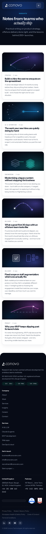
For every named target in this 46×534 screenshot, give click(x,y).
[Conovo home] (13, 5)
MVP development (9, 436)
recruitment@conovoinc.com (12, 464)
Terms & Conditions (9, 518)
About (4, 395)
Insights (5, 408)
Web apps (6, 440)
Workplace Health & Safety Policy (13, 514)
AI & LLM (5, 427)
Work (4, 399)
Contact (5, 416)
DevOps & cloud (8, 445)
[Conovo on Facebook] (9, 523)
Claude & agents (8, 432)
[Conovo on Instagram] (20, 523)
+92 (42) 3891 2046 (34, 489)
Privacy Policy (7, 511)
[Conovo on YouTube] (15, 523)
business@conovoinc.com (11, 455)
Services (5, 403)
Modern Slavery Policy (21, 511)
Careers (5, 412)
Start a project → (8, 468)
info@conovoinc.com (9, 460)
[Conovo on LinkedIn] (4, 523)
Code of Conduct (33, 514)
